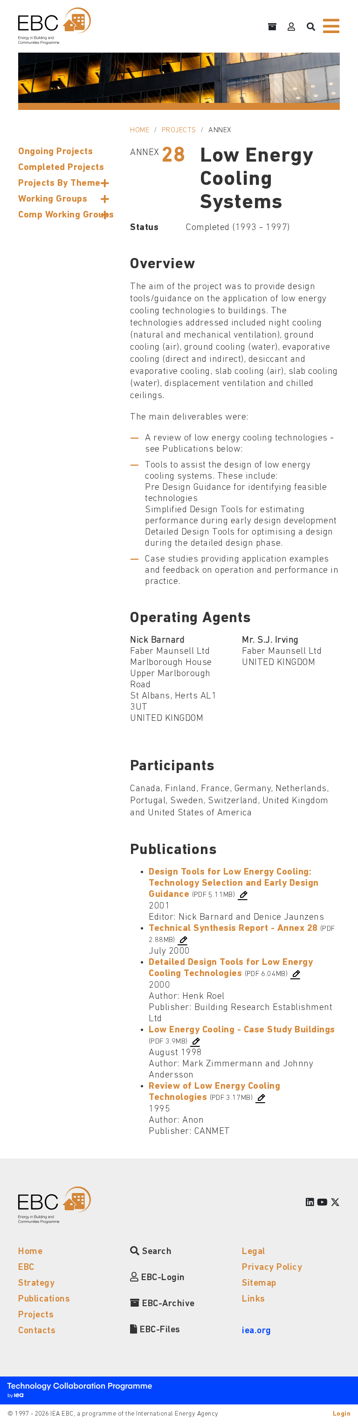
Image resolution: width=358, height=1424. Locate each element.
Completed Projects (61, 167)
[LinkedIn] (310, 1203)
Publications (44, 1299)
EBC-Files (159, 1330)
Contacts (36, 1331)
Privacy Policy (272, 1267)
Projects (179, 130)
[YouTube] (322, 1203)
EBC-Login (162, 1277)
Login (342, 1413)
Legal (253, 1251)
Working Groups (52, 199)
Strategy (36, 1283)
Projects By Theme (59, 183)
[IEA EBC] (54, 26)
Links (253, 1299)
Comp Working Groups (66, 215)
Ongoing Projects (55, 151)
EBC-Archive (167, 1304)
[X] (335, 1203)
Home (139, 130)
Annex (220, 130)
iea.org (256, 1331)
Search (156, 1251)
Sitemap (259, 1283)
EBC (26, 1267)
